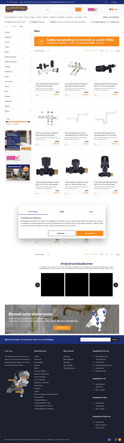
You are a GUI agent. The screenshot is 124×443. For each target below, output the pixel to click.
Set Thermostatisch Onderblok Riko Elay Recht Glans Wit (47, 134)
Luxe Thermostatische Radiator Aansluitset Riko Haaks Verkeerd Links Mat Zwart (47, 85)
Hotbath (7, 96)
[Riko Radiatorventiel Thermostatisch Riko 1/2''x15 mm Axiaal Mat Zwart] (106, 68)
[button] (52, 284)
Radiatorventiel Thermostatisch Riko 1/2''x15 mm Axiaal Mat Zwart (105, 85)
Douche (20, 17)
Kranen (32, 17)
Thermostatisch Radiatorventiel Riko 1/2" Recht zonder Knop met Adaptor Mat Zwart (76, 183)
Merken (105, 17)
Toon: (102, 50)
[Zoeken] (78, 9)
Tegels (26, 17)
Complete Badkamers (40, 400)
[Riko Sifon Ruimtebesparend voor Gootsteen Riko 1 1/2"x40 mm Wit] (106, 117)
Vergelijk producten (69, 368)
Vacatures (37, 388)
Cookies (36, 391)
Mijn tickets (66, 362)
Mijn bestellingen (68, 359)
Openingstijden (38, 362)
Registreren (67, 356)
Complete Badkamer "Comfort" (43, 406)
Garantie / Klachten (40, 377)
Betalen (36, 368)
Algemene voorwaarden (41, 382)
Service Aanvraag (39, 379)
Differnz (7, 106)
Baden (7, 52)
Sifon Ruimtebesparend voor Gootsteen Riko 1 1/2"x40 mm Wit (105, 134)
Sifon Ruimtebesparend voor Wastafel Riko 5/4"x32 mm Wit (76, 134)
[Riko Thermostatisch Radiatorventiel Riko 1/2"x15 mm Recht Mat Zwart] (106, 166)
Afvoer (38, 17)
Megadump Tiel (99, 378)
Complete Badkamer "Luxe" (42, 403)
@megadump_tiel (101, 371)
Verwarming (61, 17)
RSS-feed (18, 439)
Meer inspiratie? (39, 397)
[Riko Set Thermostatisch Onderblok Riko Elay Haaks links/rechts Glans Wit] (76, 68)
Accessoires (78, 17)
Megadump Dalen (100, 397)
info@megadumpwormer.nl (104, 365)
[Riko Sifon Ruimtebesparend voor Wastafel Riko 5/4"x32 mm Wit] (76, 117)
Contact (36, 356)
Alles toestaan (90, 233)
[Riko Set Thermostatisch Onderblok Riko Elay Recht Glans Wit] (47, 117)
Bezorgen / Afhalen (40, 371)
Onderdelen (8, 101)
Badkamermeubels (11, 17)
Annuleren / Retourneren (41, 374)
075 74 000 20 (100, 362)
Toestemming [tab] (32, 211)
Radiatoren (8, 71)
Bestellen (37, 365)
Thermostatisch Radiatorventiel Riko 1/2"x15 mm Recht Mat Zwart (105, 183)
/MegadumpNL (100, 368)
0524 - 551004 (100, 409)
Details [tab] (62, 211)
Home (6, 26)
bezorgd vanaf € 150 (16, 22)
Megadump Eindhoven (102, 416)
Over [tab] (91, 211)
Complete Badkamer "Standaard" (44, 408)
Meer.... (86, 17)
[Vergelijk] (105, 2)
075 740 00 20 (13, 2)
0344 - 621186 (100, 390)
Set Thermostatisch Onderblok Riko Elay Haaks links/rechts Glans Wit (76, 85)
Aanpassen (60, 233)
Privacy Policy (38, 385)
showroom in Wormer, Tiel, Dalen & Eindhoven (68, 22)
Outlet (7, 86)
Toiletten (45, 17)
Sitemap (24, 439)
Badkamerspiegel (10, 57)
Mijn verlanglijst (68, 365)
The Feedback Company (62, 439)
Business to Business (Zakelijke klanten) (46, 394)
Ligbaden (52, 17)
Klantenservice (114, 17)
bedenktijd (37, 22)
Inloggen (114, 2)
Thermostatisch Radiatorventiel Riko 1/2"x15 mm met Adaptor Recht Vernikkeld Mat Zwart (47, 183)
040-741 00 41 (100, 428)
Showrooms (37, 359)
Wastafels (69, 17)
